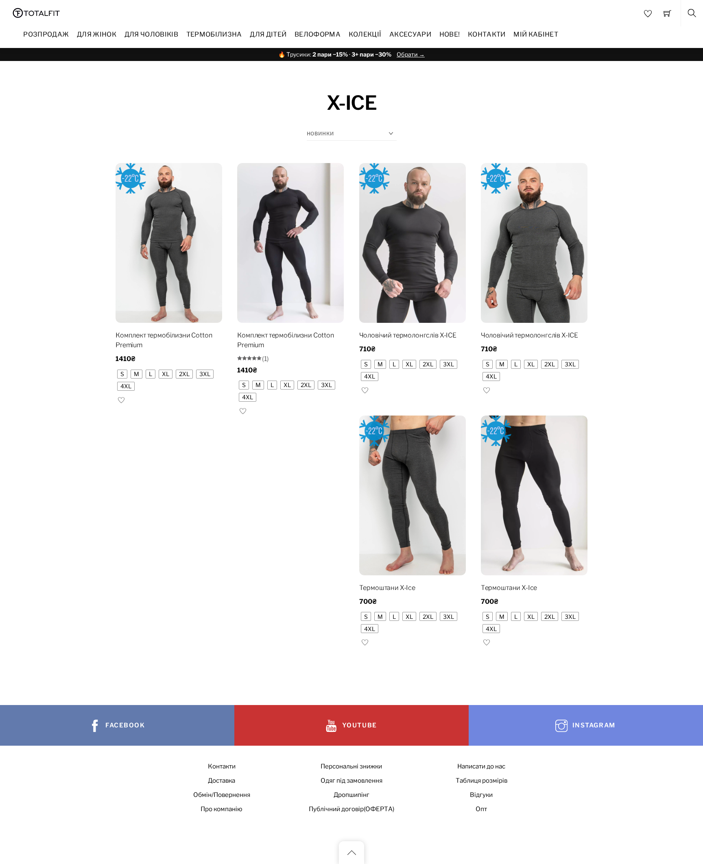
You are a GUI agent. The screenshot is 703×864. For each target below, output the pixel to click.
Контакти (487, 34)
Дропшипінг (351, 795)
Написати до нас (481, 766)
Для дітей (268, 34)
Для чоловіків (151, 34)
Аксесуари (410, 34)
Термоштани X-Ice (387, 588)
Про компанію (221, 809)
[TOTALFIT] (36, 12)
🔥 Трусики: (351, 54)
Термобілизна (214, 34)
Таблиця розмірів (481, 780)
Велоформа (318, 34)
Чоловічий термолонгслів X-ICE (407, 335)
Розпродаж (46, 34)
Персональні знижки (351, 766)
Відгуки (481, 795)
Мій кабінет (535, 34)
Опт (481, 809)
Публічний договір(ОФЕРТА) (351, 809)
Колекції (365, 34)
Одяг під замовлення (351, 780)
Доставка (221, 780)
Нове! (449, 34)
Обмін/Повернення (221, 795)
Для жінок (96, 34)
